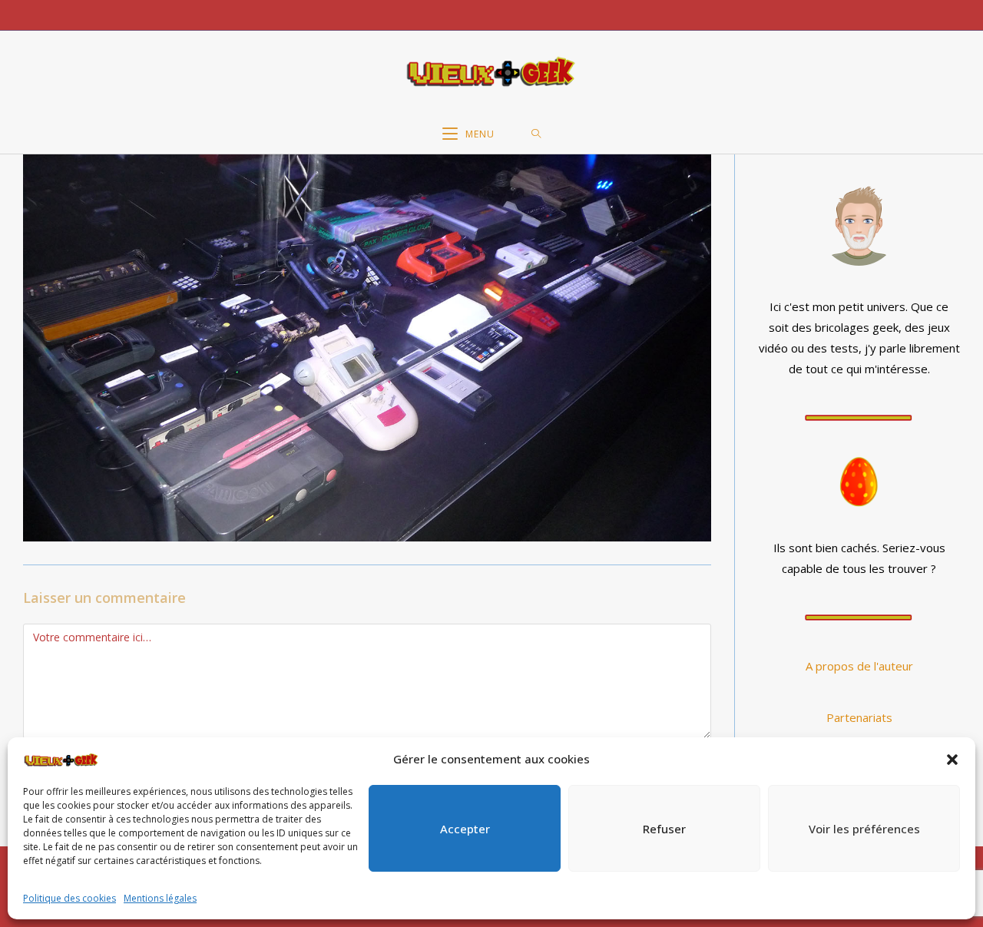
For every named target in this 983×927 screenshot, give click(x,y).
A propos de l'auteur (859, 666)
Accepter (465, 828)
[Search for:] (536, 134)
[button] (952, 759)
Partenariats (859, 717)
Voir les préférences (864, 828)
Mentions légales (160, 898)
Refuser (664, 828)
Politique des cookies (69, 898)
